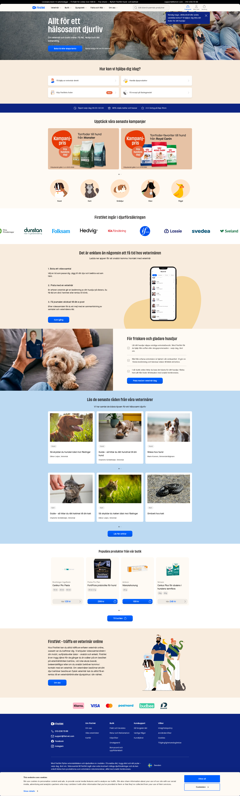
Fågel (180, 201)
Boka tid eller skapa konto (65, 48)
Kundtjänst (138, 738)
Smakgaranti (115, 742)
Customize (201, 787)
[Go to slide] (119, 174)
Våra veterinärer (92, 733)
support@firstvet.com (173, 2)
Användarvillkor (164, 733)
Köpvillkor (114, 738)
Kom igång (58, 319)
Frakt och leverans (117, 728)
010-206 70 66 (61, 731)
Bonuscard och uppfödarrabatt (116, 749)
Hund (59, 201)
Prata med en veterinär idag (145, 380)
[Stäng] (206, 15)
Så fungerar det (140, 728)
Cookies (161, 738)
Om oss (57, 682)
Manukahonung (130, 585)
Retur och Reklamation (120, 733)
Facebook (59, 741)
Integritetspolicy (165, 728)
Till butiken (118, 618)
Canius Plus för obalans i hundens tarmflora (170, 587)
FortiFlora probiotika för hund (102, 585)
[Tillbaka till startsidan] (38, 8)
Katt (90, 201)
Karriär (88, 738)
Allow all (202, 779)
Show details (29, 791)
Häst (150, 201)
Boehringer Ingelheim (61, 582)
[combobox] (151, 7)
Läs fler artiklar (120, 533)
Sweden (157, 765)
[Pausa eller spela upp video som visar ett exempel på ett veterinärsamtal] (163, 293)
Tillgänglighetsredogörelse (169, 742)
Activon (125, 582)
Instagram (59, 746)
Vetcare (161, 582)
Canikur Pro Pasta (61, 585)
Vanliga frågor (140, 733)
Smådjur (120, 201)
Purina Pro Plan (94, 582)
